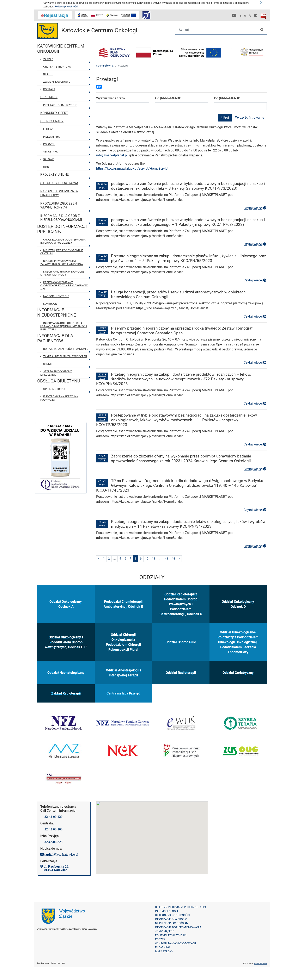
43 (167, 558)
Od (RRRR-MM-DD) (169, 98)
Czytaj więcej (255, 208)
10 (147, 558)
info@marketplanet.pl (112, 155)
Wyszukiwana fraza (110, 98)
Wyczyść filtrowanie (249, 117)
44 (174, 558)
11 (154, 558)
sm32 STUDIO (260, 963)
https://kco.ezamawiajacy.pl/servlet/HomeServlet (132, 168)
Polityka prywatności (66, 6)
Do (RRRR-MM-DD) (228, 98)
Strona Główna (105, 65)
